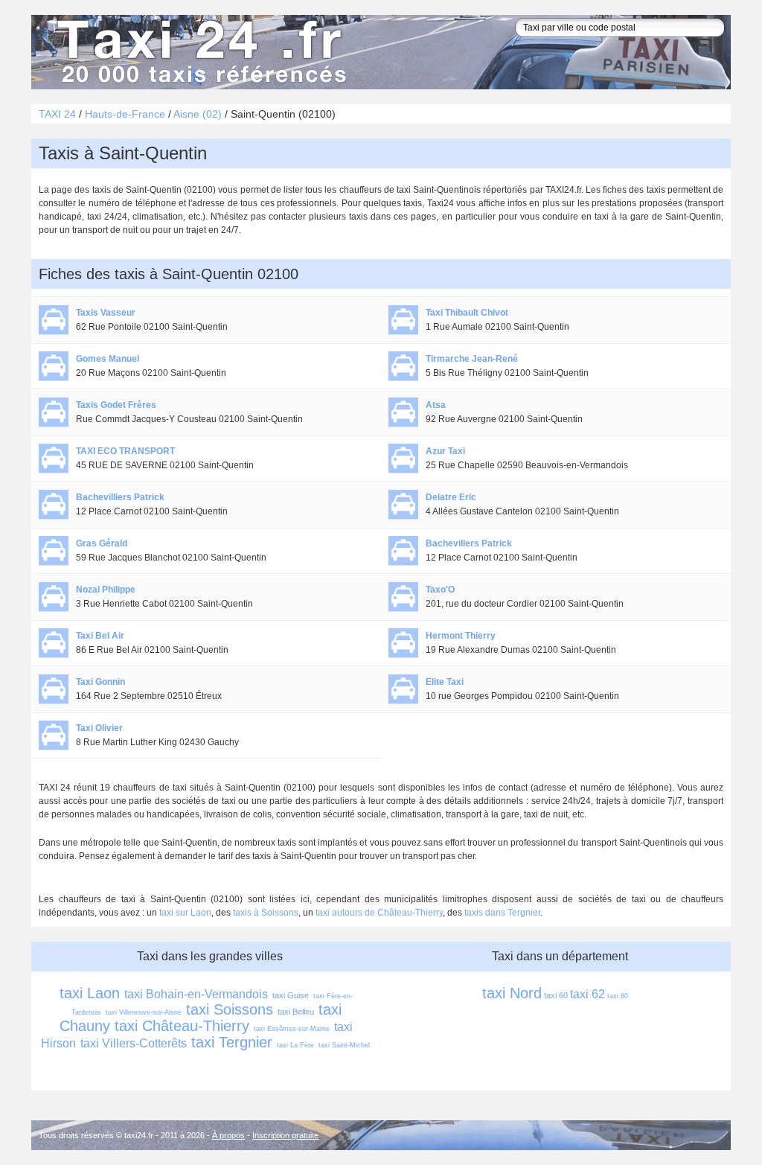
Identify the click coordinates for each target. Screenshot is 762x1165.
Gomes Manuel (107, 359)
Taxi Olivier (99, 728)
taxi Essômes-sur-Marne (292, 1028)
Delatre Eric (451, 497)
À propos (228, 1135)
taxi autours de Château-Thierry (379, 912)
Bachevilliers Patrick (120, 497)
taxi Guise (290, 995)
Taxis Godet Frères (116, 405)
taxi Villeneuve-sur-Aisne (144, 1012)
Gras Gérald (101, 543)
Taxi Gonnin (100, 682)
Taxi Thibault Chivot (467, 312)
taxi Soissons (229, 1009)
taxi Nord (512, 993)
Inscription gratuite (285, 1135)
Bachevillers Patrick (469, 543)
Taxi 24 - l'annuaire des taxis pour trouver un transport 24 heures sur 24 (198, 52)
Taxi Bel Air (100, 636)
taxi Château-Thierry (182, 1026)
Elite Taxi (445, 682)
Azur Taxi (445, 451)
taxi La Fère (295, 1045)
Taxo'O (440, 589)
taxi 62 (587, 994)
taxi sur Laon (185, 912)
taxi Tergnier (231, 1042)
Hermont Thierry (461, 636)
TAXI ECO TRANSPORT (125, 451)
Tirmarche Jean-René (472, 359)
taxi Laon (90, 993)
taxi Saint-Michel (344, 1045)
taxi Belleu (296, 1011)
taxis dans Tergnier (502, 912)
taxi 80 (617, 996)
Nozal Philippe (105, 589)
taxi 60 (556, 995)
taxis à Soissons (265, 912)
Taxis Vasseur (105, 312)
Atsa (436, 405)
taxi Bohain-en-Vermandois (196, 994)
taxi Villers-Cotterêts (133, 1043)
